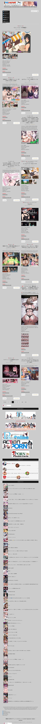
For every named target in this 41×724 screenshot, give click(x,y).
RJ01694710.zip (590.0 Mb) (6, 72)
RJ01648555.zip (4, 194)
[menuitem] (20, 462)
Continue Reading (35, 158)
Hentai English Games (33, 202)
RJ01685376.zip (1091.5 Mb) (25, 110)
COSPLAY (6, 11)
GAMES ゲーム (11, 77)
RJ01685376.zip (23, 107)
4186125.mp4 (23, 349)
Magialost (30, 204)
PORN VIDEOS (4, 18)
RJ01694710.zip (4, 69)
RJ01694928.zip (23, 152)
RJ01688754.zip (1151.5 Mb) (6, 285)
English (5, 405)
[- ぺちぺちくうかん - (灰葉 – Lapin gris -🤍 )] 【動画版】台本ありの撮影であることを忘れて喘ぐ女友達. (29, 288)
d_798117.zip (23, 276)
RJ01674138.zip (4, 117)
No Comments (23, 29)
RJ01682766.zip (23, 235)
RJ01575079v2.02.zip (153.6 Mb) (7, 395)
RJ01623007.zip (23, 193)
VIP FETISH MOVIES (6, 14)
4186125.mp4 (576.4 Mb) (25, 352)
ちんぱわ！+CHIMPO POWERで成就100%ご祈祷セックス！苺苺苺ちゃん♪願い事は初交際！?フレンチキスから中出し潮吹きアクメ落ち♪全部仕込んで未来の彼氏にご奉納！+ (29, 120)
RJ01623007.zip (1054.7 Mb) (25, 196)
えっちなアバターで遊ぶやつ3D (30, 163)
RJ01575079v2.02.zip (5, 392)
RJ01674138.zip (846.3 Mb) (6, 120)
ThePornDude (6, 21)
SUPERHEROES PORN (6, 16)
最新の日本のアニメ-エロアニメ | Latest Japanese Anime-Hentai (20, 719)
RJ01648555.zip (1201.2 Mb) (6, 197)
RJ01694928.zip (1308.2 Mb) (25, 155)
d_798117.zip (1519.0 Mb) (25, 279)
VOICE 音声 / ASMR (30, 77)
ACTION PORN (5, 20)
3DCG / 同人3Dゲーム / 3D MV (32, 161)
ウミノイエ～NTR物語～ (20, 27)
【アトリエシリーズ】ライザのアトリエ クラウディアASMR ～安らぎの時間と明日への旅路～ (29, 361)
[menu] (20, 470)
